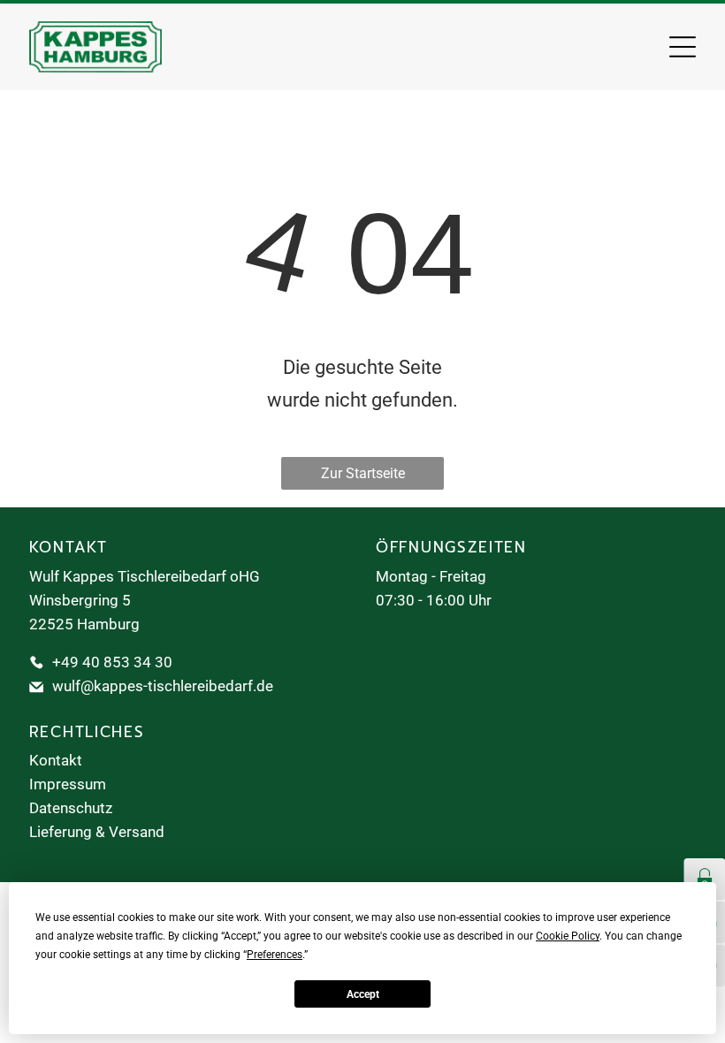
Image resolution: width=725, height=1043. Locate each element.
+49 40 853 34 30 (112, 662)
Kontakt (55, 760)
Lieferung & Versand (96, 832)
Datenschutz (70, 808)
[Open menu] (682, 47)
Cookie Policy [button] (567, 936)
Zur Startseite (363, 473)
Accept (363, 994)
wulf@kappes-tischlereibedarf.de (162, 686)
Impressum (67, 784)
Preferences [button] (274, 954)
